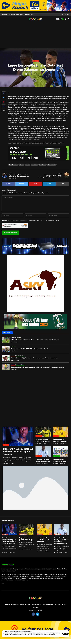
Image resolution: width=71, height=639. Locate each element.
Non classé (56, 456)
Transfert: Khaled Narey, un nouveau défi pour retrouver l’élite (43, 460)
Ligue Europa (42, 164)
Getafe (27, 164)
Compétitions (14, 604)
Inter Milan (34, 164)
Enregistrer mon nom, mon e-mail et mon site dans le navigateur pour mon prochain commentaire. (31, 220)
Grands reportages (48, 604)
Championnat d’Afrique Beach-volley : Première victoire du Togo (59, 460)
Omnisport (35, 607)
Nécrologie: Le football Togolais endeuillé (60, 440)
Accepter (65, 633)
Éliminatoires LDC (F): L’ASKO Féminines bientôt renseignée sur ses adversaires (37, 367)
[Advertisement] (35, 35)
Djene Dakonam (13, 164)
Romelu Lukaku (52, 164)
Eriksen (21, 164)
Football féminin (36, 604)
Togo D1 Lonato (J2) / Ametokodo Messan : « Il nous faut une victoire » (34, 358)
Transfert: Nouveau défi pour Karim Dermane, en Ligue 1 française (18, 451)
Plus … (3, 583)
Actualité (35, 61)
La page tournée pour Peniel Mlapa (43, 440)
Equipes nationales (25, 604)
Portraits (64, 604)
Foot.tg (30, 73)
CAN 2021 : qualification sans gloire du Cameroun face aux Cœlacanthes (35, 340)
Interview (57, 604)
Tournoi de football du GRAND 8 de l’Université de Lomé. (29, 349)
